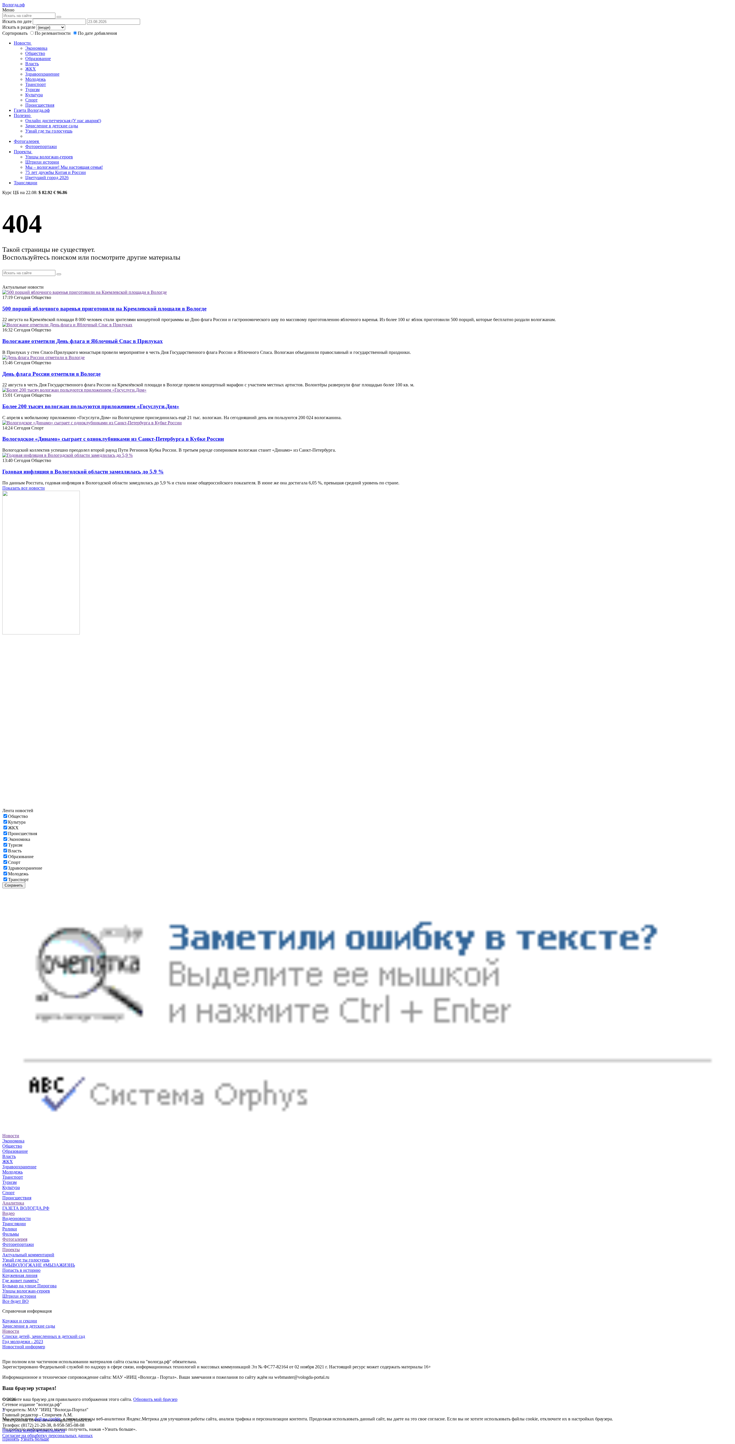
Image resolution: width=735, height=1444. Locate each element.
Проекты (23, 151)
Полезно (23, 115)
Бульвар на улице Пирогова (29, 1285)
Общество (35, 53)
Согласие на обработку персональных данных (47, 1435)
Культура (34, 94)
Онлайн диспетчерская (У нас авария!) (63, 120)
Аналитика (13, 1203)
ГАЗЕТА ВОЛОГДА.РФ (25, 1208)
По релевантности (53, 33)
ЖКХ (30, 68)
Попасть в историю (21, 1270)
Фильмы (10, 1234)
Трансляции (25, 182)
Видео (8, 1213)
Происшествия (39, 105)
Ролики (9, 1228)
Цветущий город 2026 (47, 177)
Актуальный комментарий (28, 1254)
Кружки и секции (19, 1320)
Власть (32, 63)
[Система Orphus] (367, 1130)
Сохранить (14, 885)
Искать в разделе (18, 27)
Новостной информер (23, 1346)
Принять (10, 1439)
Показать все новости (23, 488)
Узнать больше (34, 1439)
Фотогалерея (27, 141)
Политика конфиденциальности (33, 1430)
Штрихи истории (42, 162)
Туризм (32, 89)
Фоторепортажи (41, 146)
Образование (38, 58)
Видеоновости (16, 1218)
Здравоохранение (42, 74)
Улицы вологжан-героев (49, 156)
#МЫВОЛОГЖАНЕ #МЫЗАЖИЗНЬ (38, 1265)
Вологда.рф (13, 4)
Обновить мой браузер (155, 1399)
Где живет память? (20, 1280)
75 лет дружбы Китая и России (55, 172)
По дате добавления (97, 33)
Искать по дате (17, 21)
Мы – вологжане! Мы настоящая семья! (64, 167)
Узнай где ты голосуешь (48, 131)
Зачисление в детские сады (51, 125)
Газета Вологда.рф (32, 110)
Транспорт (35, 84)
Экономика (36, 48)
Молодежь (35, 79)
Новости (23, 43)
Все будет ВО (15, 1301)
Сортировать (15, 33)
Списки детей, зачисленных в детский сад (43, 1336)
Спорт (31, 99)
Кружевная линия (19, 1275)
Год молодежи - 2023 (22, 1341)
